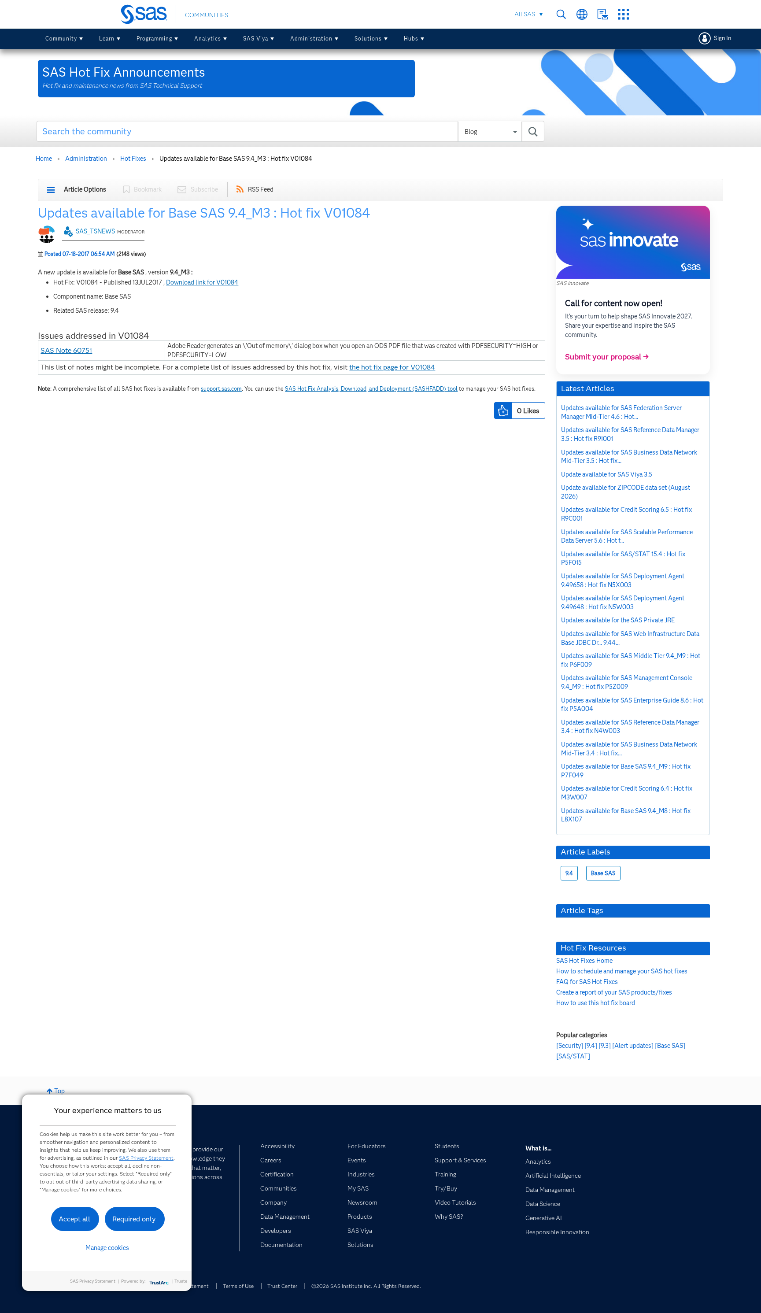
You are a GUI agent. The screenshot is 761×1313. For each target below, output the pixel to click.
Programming (154, 38)
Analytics (207, 38)
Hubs (411, 38)
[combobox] (290, 131)
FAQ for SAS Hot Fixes (587, 982)
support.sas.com (221, 388)
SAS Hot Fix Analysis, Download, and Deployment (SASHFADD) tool (371, 388)
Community (61, 38)
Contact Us (602, 14)
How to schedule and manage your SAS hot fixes (621, 971)
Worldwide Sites (581, 14)
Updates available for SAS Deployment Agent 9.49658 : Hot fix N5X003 (622, 580)
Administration (311, 38)
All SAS (524, 14)
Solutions (368, 38)
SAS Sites (623, 14)
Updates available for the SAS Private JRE (618, 620)
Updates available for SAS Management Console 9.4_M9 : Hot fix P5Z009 (626, 682)
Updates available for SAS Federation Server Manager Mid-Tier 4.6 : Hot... (621, 412)
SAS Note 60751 (66, 350)
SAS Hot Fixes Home (584, 961)
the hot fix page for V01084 (392, 367)
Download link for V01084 (202, 282)
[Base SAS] (670, 1046)
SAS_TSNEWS (95, 231)
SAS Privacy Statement (146, 1157)
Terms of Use (238, 1286)
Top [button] (59, 1091)
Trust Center (282, 1286)
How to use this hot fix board (595, 1003)
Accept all (74, 1219)
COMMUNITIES (206, 15)
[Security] (569, 1046)
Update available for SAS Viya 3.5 (606, 474)
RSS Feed (260, 189)
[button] (503, 410)
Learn (107, 38)
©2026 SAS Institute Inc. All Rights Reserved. (366, 1286)
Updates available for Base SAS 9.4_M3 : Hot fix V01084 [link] (235, 159)
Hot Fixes (133, 159)
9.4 (569, 873)
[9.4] (590, 1046)
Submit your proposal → (607, 357)
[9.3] (604, 1046)
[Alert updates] (633, 1046)
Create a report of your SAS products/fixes (614, 992)
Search (561, 14)
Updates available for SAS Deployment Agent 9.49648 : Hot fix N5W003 (622, 602)
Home (44, 159)
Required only (134, 1219)
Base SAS (603, 873)
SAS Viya (255, 38)
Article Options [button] (85, 189)
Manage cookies (107, 1248)
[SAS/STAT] (573, 1056)
